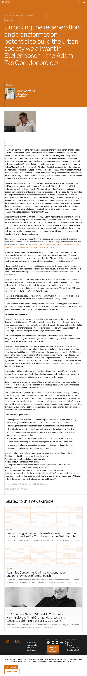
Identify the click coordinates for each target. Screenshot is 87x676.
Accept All (11, 667)
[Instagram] (53, 642)
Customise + (12, 671)
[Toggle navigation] (84, 2)
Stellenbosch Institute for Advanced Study (22, 15)
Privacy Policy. (70, 661)
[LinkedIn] (57, 642)
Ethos (69, 642)
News (8, 20)
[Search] (78, 2)
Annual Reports (73, 647)
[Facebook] (48, 642)
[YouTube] (61, 642)
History (70, 645)
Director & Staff (73, 650)
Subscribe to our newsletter (52, 649)
